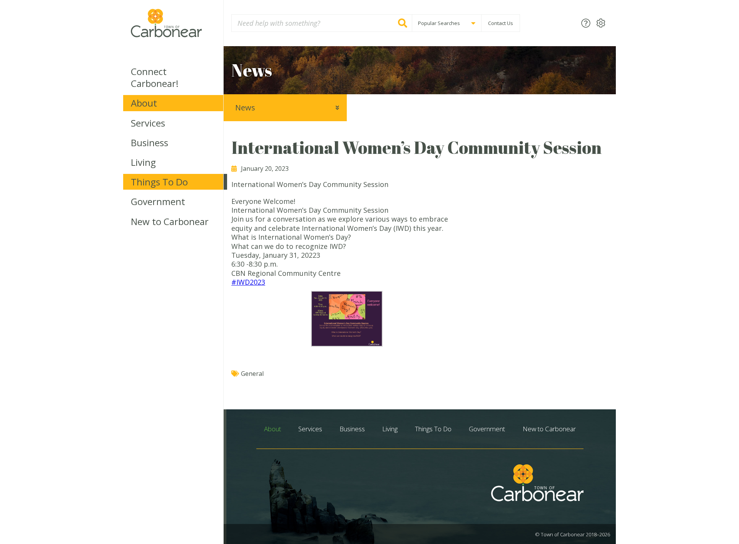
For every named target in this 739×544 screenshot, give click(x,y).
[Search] (402, 23)
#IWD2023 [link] (248, 282)
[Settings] (600, 23)
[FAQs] (585, 23)
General (252, 373)
